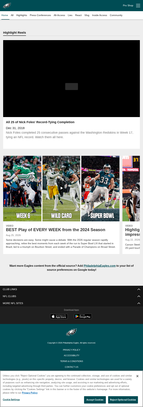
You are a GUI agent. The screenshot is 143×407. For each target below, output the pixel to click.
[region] (71, 389)
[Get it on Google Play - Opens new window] (83, 318)
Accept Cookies (94, 399)
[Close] (137, 376)
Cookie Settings (11, 399)
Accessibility (71, 355)
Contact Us (71, 367)
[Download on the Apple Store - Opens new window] (59, 317)
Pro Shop (128, 5)
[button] (71, 86)
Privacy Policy (71, 350)
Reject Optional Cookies (123, 399)
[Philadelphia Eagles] (71, 333)
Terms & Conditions (71, 361)
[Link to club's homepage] (7, 4)
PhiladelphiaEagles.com (100, 266)
